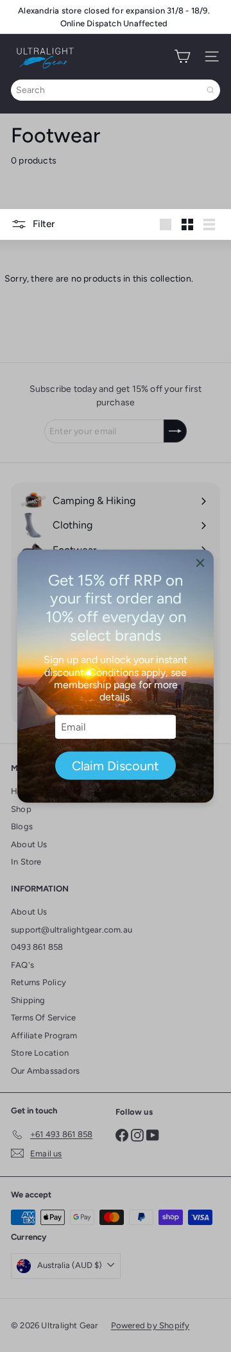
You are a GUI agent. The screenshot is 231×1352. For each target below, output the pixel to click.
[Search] (210, 90)
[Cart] (182, 56)
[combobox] (115, 90)
